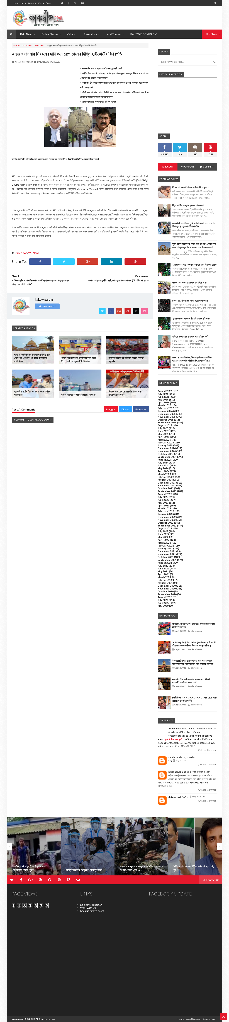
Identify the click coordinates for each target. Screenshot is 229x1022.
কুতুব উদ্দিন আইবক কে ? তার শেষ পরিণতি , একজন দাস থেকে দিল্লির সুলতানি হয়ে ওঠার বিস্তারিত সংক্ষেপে (194, 245)
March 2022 (164, 542)
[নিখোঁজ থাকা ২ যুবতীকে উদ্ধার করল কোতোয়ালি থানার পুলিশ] (34, 848)
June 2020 (163, 602)
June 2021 (163, 568)
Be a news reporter (91, 904)
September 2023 (167, 491)
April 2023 (163, 505)
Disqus (125, 409)
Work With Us (88, 907)
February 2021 (166, 580)
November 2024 (167, 451)
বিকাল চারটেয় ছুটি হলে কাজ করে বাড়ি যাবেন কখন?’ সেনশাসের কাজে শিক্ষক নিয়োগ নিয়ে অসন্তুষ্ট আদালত (192, 662)
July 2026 (163, 393)
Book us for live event (92, 910)
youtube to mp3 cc (175, 739)
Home (16, 3)
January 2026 (165, 411)
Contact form (44, 3)
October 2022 (166, 522)
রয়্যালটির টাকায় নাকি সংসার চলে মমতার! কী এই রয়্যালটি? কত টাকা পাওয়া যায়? (191, 681)
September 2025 (167, 422)
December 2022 (167, 517)
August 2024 (165, 459)
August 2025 (165, 425)
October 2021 (166, 557)
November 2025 (167, 416)
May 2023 (163, 502)
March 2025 (164, 439)
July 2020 (163, 600)
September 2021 (167, 560)
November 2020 (167, 588)
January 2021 (165, 582)
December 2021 (167, 551)
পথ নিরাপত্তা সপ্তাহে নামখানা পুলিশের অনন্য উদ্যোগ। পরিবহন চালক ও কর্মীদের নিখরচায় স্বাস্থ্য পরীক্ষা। (194, 644)
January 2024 (165, 479)
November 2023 (167, 485)
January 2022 (165, 548)
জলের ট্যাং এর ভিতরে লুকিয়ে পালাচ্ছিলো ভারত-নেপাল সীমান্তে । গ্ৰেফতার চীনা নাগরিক (193, 225)
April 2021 (163, 574)
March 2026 (164, 405)
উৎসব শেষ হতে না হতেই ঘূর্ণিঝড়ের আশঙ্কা (78, 394)
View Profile (49, 306)
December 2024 (167, 448)
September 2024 (167, 456)
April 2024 (163, 471)
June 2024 (163, 465)
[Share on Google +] (87, 261)
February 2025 (166, 442)
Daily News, (43, 62)
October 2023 (166, 488)
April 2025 (163, 436)
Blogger (110, 409)
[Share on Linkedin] (111, 261)
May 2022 (163, 537)
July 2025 (163, 428)
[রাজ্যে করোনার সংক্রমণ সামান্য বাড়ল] (87, 848)
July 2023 (163, 497)
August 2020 (165, 597)
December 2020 (167, 585)
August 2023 (165, 494)
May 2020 (163, 605)
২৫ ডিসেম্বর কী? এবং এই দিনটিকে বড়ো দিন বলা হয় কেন (194, 264)
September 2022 (167, 525)
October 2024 (166, 454)
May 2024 (163, 468)
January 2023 (165, 514)
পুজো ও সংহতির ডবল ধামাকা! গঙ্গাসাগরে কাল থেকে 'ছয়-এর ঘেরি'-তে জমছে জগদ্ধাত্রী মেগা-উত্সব (32, 358)
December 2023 (167, 482)
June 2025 (163, 431)
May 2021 (163, 571)
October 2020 (166, 591)
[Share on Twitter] (64, 261)
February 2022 (166, 545)
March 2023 (164, 508)
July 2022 (163, 531)
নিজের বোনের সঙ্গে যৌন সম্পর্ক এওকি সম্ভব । (190, 187)
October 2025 (166, 419)
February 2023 (166, 511)
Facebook (140, 409)
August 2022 (165, 528)
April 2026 (163, 402)
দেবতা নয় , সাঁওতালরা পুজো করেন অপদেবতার (190, 300)
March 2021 (164, 577)
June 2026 (163, 396)
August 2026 (165, 391)
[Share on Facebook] (40, 261)
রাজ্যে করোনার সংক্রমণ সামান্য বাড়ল (84, 870)
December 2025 (167, 413)
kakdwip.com (18, 1019)
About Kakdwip (28, 3)
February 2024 (166, 476)
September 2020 (167, 594)
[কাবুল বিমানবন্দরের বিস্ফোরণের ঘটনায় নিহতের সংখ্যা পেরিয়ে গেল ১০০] (141, 848)
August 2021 (165, 562)
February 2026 (166, 408)
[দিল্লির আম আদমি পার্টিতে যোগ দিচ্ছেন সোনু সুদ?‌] (195, 848)
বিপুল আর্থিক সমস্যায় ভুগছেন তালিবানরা (188, 205)
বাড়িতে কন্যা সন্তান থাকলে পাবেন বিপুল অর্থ (190, 336)
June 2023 (163, 499)
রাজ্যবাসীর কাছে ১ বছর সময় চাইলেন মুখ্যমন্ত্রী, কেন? (102, 68)
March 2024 (164, 474)
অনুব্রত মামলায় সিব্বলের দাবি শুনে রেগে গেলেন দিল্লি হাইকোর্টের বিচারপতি (67, 53)
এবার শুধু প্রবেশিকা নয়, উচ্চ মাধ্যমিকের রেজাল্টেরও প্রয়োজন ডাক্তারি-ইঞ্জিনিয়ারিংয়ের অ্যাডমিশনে (192, 359)
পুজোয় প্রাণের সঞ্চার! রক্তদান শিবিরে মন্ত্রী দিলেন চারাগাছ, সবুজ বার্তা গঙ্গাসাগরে (78, 359)
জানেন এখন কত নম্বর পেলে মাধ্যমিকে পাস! (189, 282)
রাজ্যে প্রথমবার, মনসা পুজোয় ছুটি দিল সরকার (99, 101)
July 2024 (163, 462)
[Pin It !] (135, 261)
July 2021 (163, 565)
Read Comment (209, 750)
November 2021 (167, 554)
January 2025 (165, 445)
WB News (40, 45)
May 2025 (163, 434)
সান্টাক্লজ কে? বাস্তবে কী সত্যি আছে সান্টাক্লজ (191, 318)
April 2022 (163, 539)
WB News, (55, 62)
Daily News (27, 45)
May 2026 (163, 399)
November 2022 (167, 519)
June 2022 (163, 534)
